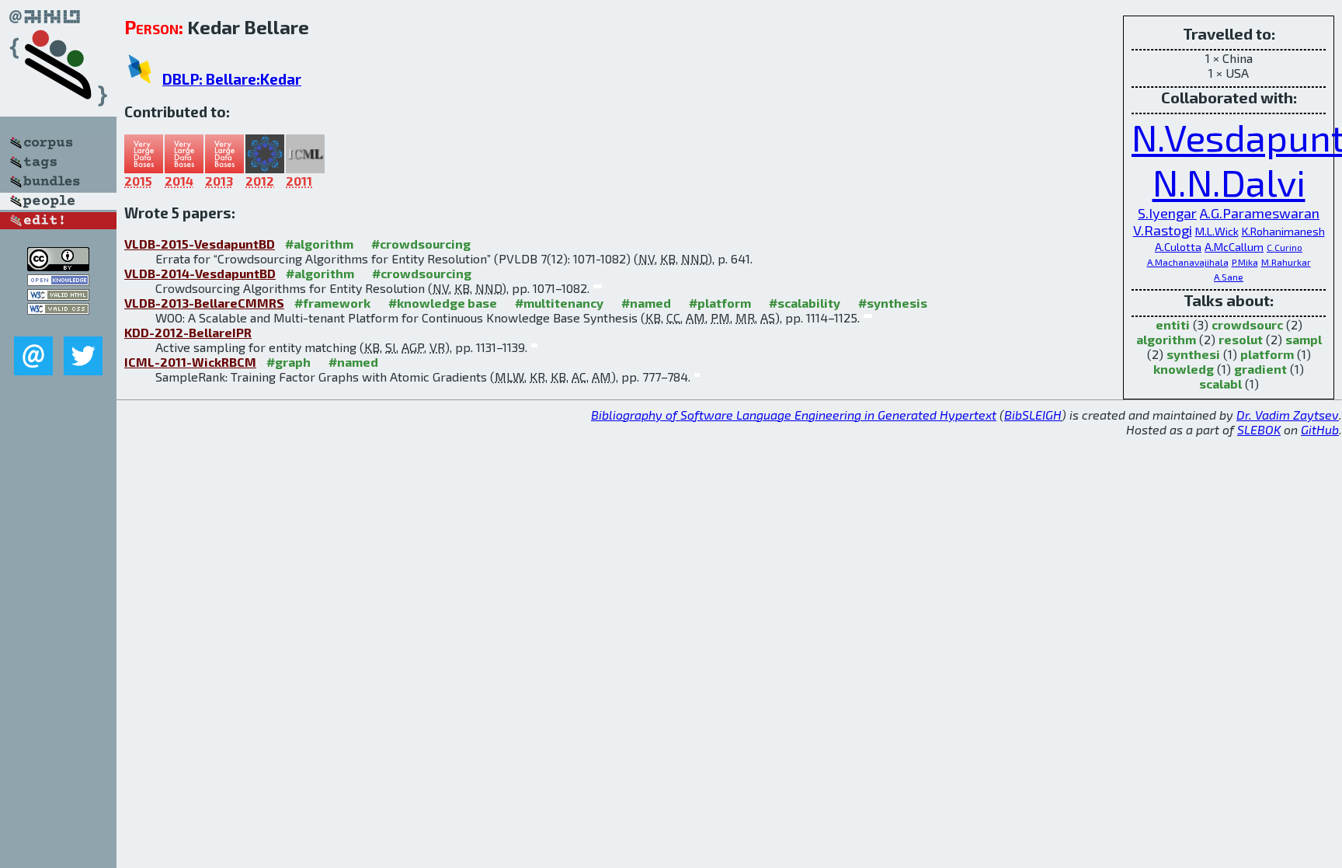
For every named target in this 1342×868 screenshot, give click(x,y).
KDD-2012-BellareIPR (188, 332)
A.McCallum (1234, 246)
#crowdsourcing (421, 243)
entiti (1173, 324)
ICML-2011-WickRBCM (190, 361)
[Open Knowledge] (58, 281)
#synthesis (892, 302)
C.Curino (1284, 247)
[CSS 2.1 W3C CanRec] (58, 325)
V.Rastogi (1162, 230)
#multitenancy (559, 302)
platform (1267, 354)
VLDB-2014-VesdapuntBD (200, 273)
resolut (1241, 339)
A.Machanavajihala (1188, 261)
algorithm (1166, 339)
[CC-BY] (58, 266)
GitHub (1320, 429)
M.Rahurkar (1286, 261)
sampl (1303, 339)
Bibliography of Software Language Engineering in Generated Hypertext (793, 414)
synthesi (1193, 354)
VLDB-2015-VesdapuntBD (199, 243)
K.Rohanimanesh (1283, 231)
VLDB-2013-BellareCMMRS (204, 302)
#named (646, 302)
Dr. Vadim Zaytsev (1287, 414)
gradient (1260, 368)
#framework (332, 302)
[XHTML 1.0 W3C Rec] (58, 295)
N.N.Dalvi (1229, 181)
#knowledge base (442, 302)
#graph (288, 361)
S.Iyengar (1167, 212)
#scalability (804, 302)
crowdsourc (1247, 324)
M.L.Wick (1217, 231)
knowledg (1183, 368)
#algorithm (319, 243)
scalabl (1220, 383)
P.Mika (1245, 261)
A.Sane (1228, 276)
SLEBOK (1259, 429)
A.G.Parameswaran (1259, 212)
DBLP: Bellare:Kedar (231, 79)
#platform (720, 302)
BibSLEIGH (1033, 414)
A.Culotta (1178, 246)
